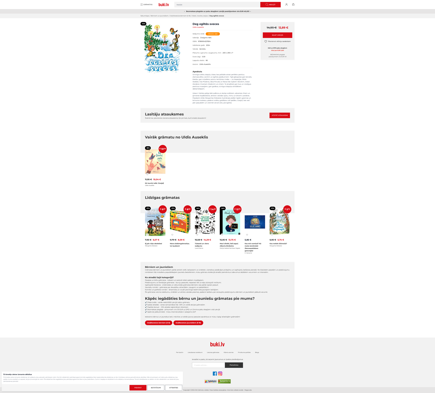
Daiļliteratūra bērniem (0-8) (180, 16)
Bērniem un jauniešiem (159, 16)
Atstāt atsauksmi (280, 115)
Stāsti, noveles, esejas (200, 16)
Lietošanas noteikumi (397, 378)
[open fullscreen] (162, 55)
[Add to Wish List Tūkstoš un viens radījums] (197, 234)
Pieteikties (234, 365)
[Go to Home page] (164, 4)
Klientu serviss (228, 352)
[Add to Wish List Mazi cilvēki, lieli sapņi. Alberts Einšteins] (222, 234)
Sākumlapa (144, 16)
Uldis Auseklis (198, 27)
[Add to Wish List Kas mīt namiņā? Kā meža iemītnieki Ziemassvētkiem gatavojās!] (247, 234)
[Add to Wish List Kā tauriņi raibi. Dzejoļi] (147, 174)
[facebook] (215, 373)
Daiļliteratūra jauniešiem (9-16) (188, 323)
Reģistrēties (422, 383)
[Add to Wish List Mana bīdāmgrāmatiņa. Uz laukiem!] (172, 234)
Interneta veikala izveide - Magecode (239, 390)
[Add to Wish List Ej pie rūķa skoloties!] (147, 234)
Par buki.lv (179, 352)
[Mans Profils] (286, 4)
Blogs (257, 352)
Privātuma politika (244, 352)
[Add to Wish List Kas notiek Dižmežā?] (272, 234)
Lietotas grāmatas (213, 352)
